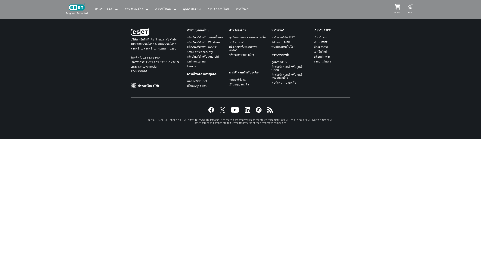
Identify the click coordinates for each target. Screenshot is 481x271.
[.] (235, 111)
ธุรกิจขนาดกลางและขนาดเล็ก (247, 37)
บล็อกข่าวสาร (322, 56)
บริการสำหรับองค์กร (241, 55)
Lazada (191, 66)
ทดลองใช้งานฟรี (197, 81)
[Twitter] (222, 111)
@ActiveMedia (147, 66)
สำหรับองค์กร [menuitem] (134, 9)
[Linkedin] (247, 111)
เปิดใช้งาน (243, 9)
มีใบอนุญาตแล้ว (196, 86)
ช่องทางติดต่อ (139, 71)
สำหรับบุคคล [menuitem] (104, 9)
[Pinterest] (258, 111)
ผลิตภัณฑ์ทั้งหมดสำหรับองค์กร (244, 48)
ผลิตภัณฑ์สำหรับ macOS (202, 47)
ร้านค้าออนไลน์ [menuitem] (218, 9)
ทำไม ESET (320, 42)
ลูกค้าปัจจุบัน (279, 62)
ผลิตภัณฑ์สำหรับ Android (203, 56)
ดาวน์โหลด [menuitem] (163, 9)
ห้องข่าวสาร (321, 47)
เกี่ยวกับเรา (320, 37)
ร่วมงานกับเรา (322, 61)
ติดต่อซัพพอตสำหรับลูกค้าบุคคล (287, 68)
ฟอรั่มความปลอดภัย (284, 82)
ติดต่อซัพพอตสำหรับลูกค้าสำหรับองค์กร (287, 76)
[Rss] (270, 111)
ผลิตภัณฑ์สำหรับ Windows (203, 42)
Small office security (200, 52)
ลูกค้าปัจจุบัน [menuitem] (192, 9)
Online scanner (196, 61)
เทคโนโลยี (320, 52)
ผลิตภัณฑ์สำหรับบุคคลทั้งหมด (205, 37)
